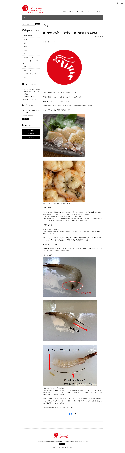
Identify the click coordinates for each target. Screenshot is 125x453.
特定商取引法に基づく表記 (30, 99)
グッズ (25, 77)
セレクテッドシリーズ (30, 74)
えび (25, 43)
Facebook (31, 137)
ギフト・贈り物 (28, 35)
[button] (81, 11)
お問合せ (25, 94)
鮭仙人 (25, 46)
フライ (25, 53)
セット (25, 39)
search (38, 24)
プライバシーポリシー (29, 96)
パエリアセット (28, 66)
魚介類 (25, 50)
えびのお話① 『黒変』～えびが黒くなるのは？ (71, 32)
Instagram (31, 134)
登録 (25, 119)
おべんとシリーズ (28, 57)
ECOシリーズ (27, 70)
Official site (31, 130)
